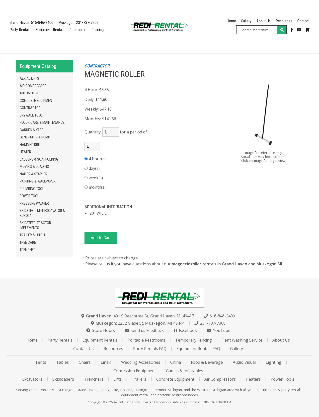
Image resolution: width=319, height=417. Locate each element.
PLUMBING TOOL (32, 188)
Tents (40, 362)
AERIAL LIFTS (29, 78)
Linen (106, 362)
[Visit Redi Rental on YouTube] (299, 29)
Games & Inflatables (184, 370)
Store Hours (103, 330)
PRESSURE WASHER (34, 203)
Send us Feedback (147, 330)
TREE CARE (28, 242)
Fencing (97, 29)
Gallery (246, 21)
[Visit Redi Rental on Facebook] (292, 29)
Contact (303, 21)
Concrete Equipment (175, 379)
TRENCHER (28, 249)
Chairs (85, 362)
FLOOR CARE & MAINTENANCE (42, 122)
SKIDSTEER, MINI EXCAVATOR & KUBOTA (42, 213)
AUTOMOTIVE (29, 93)
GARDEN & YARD (32, 130)
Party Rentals (19, 29)
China (175, 362)
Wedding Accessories (140, 362)
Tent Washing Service (242, 340)
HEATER (25, 152)
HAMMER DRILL (31, 144)
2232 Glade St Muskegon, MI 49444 (140, 323)
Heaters (253, 379)
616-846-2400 (222, 316)
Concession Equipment (134, 370)
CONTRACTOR (30, 108)
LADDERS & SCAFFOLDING (39, 159)
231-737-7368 (212, 323)
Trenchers (93, 379)
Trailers (139, 379)
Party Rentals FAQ (149, 348)
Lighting (273, 362)
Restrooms (77, 29)
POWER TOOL (29, 196)
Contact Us (83, 348)
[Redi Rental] (159, 32)
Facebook (187, 330)
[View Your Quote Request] (307, 29)
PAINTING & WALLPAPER (38, 181)
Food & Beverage (207, 362)
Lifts (117, 379)
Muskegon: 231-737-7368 (78, 22)
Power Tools (282, 379)
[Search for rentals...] (281, 30)
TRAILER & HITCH (32, 235)
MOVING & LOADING (34, 166)
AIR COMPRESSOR (33, 86)
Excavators (32, 379)
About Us (263, 21)
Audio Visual (244, 362)
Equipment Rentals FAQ (198, 348)
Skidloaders (63, 379)
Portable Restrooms (146, 340)
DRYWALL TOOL (31, 115)
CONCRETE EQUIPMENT (37, 100)
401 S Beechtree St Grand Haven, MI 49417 (140, 316)
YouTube (221, 330)
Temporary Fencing (193, 340)
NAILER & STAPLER (33, 174)
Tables (62, 362)
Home (231, 21)
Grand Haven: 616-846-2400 (31, 22)
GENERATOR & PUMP (35, 137)
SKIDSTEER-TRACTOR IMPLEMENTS (35, 225)
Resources (284, 21)
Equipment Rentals (49, 29)
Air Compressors (220, 379)
